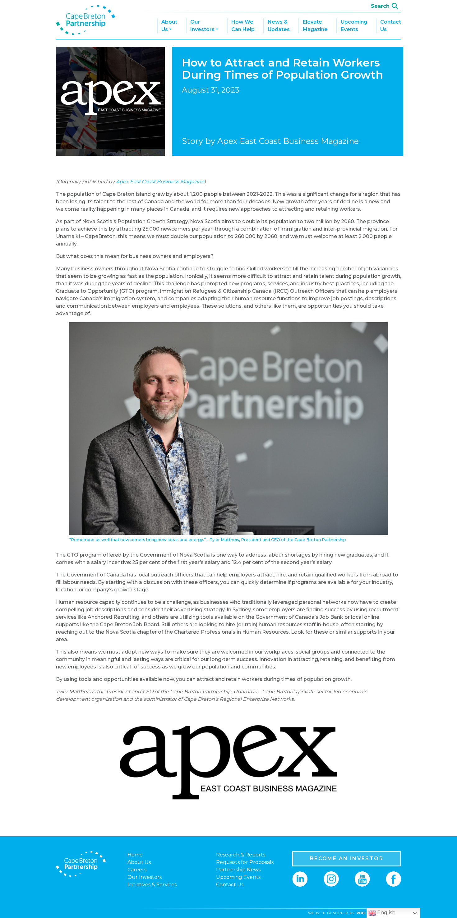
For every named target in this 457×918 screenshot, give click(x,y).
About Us (169, 25)
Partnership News (238, 870)
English (385, 913)
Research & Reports (240, 855)
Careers (136, 870)
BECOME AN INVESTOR (346, 858)
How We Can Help (243, 25)
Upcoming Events (354, 25)
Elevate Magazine (315, 25)
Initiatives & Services (152, 885)
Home (135, 855)
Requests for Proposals (245, 862)
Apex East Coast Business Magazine (160, 182)
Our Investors (202, 25)
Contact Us (390, 25)
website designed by (357, 913)
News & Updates (279, 25)
